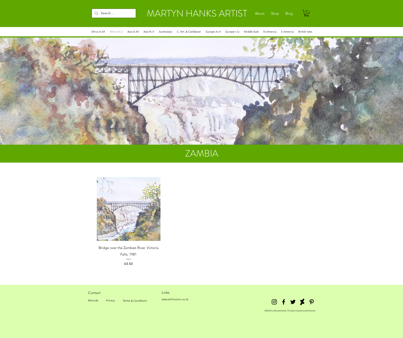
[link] (306, 13)
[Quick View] (128, 209)
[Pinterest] (311, 301)
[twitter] (292, 301)
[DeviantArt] (302, 301)
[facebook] (283, 301)
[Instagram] (274, 301)
